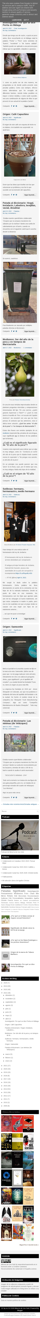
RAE (15, 896)
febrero (7, 1058)
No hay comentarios (9, 30)
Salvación (4, 911)
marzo (7, 1054)
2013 (5, 1092)
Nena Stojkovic (22, 77)
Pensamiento (6, 893)
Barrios (17, 903)
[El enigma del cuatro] (6, 1240)
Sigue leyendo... (30, 106)
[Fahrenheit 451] (28, 1132)
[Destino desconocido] (17, 1238)
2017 (5, 1079)
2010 (5, 1102)
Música (36, 905)
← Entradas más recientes (10, 804)
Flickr (34, 903)
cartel (29, 907)
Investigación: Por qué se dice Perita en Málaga (19, 23)
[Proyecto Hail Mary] (6, 1149)
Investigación (22, 28)
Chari (15, 28)
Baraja (8, 905)
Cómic (26, 905)
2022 (5, 993)
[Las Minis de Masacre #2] (6, 1204)
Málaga (22, 903)
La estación (14, 909)
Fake (2, 909)
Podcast (24, 907)
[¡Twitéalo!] (14, 106)
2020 (5, 1069)
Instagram (7, 909)
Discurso (31, 905)
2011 (5, 1099)
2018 (5, 1076)
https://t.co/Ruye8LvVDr (24, 573)
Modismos (17, 348)
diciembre (8, 995)
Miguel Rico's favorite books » (29, 1245)
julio (6, 1009)
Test (12, 911)
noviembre (9, 999)
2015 (5, 1086)
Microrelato (22, 896)
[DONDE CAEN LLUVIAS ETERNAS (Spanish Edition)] (17, 1167)
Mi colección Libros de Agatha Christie (15, 880)
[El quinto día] (6, 1186)
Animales (29, 903)
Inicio (22, 804)
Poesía (10, 900)
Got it (26, 20)
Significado (17, 117)
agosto (7, 1005)
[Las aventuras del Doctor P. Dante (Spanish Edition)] (17, 1221)
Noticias (18, 907)
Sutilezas (17, 494)
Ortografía (26, 909)
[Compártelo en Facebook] (12, 106)
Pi (38, 903)
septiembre (9, 1002)
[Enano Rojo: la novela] (6, 1131)
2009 (5, 1106)
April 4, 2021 (21, 578)
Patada (37, 909)
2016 (5, 1082)
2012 (5, 1096)
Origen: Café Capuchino (16, 114)
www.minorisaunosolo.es (26, 1264)
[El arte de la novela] (17, 1186)
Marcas (20, 909)
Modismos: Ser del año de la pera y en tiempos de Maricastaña (18, 342)
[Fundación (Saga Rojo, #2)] (6, 1168)
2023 (5, 989)
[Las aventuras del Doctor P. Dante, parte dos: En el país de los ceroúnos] (28, 1204)
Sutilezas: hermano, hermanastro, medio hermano (19, 490)
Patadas (16, 211)
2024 (5, 986)
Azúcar (11, 903)
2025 (5, 983)
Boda (12, 905)
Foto (26, 893)
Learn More (17, 20)
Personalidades (18, 898)
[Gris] (17, 1204)
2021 (5, 1066)
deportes (16, 911)
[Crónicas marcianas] (17, 1132)
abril (6, 1019)
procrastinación (34, 900)
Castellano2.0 (19, 905)
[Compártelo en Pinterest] (16, 106)
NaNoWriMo (5, 907)
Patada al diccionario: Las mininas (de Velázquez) (17, 722)
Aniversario (4, 903)
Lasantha (32, 1313)
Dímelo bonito (35, 907)
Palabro (32, 909)
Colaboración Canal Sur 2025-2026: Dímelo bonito (20, 873)
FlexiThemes (14, 1313)
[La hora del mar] (28, 1223)
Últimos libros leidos (11, 1112)
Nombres (12, 907)
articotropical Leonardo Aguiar (21, 1286)
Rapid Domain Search (29, 1315)
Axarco (3, 905)
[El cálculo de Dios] (28, 1168)
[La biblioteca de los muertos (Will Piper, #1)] (28, 1186)
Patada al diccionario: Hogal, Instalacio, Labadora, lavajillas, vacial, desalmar (19, 205)
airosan (36, 1286)
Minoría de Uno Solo (22, 1308)
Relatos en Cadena (21, 900)
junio (7, 1012)
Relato (10, 896)
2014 (5, 1089)
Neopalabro (29, 898)
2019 (5, 1072)
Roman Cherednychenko (22, 399)
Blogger (20, 1310)
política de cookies (19, 1300)
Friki (10, 898)
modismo (6, 433)
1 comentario (27, 348)
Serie (8, 911)
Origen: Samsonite (13, 627)
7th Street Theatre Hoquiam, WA (25, 544)
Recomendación (33, 896)
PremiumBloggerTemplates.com (13, 1315)
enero (7, 1061)
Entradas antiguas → (31, 804)
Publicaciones (7, 877)
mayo (7, 1015)
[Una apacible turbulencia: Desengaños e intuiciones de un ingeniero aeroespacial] (17, 1150)
